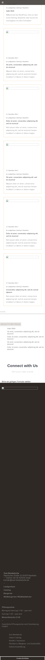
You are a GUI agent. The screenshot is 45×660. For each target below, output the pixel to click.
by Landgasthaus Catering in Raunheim (17, 8)
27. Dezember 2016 (12, 170)
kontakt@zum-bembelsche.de (16, 580)
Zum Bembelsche (15, 635)
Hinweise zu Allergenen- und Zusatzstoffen (24, 644)
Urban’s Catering (15, 638)
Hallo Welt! (10, 11)
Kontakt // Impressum (17, 641)
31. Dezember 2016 (12, 58)
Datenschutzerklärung (17, 647)
